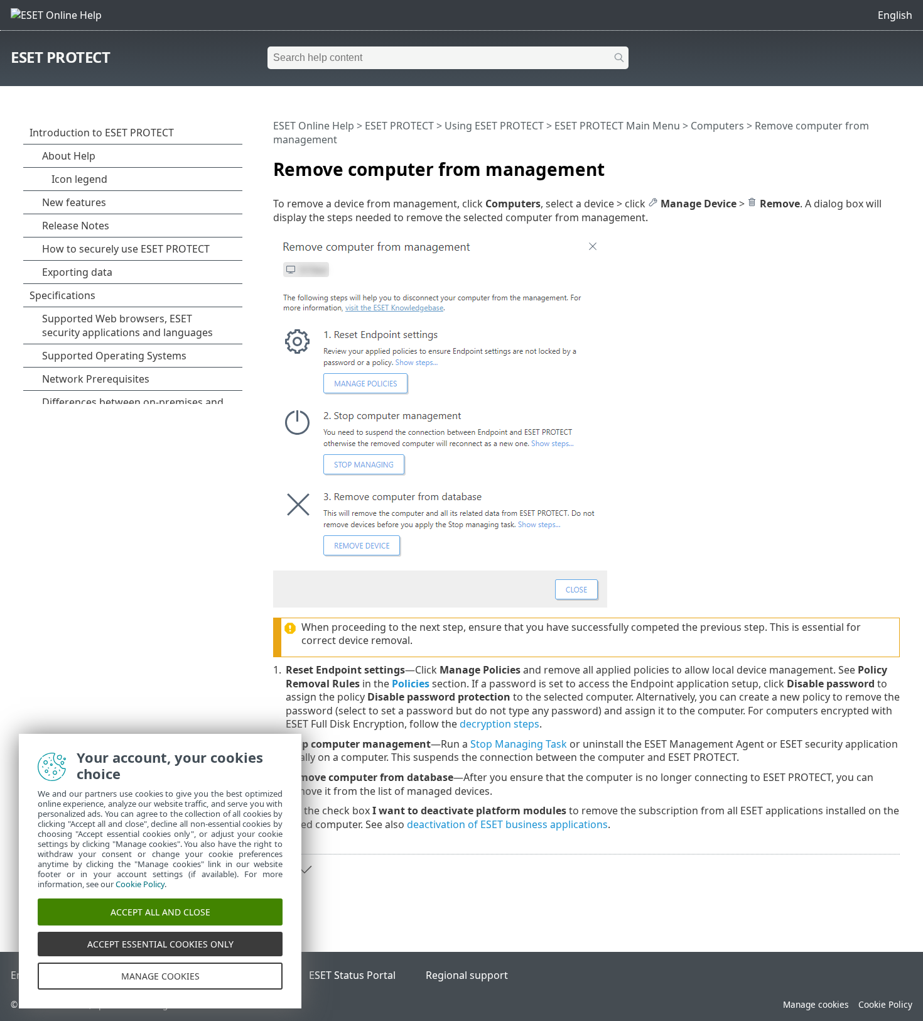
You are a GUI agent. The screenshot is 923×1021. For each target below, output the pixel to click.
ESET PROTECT (60, 56)
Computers (717, 126)
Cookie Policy (885, 1004)
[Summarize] (893, 164)
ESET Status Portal (352, 975)
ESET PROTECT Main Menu (617, 126)
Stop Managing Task (518, 744)
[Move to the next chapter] (304, 869)
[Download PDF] (874, 164)
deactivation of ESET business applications (507, 824)
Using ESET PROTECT (494, 126)
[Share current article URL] (855, 164)
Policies (410, 684)
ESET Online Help (313, 126)
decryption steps (499, 724)
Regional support (467, 975)
